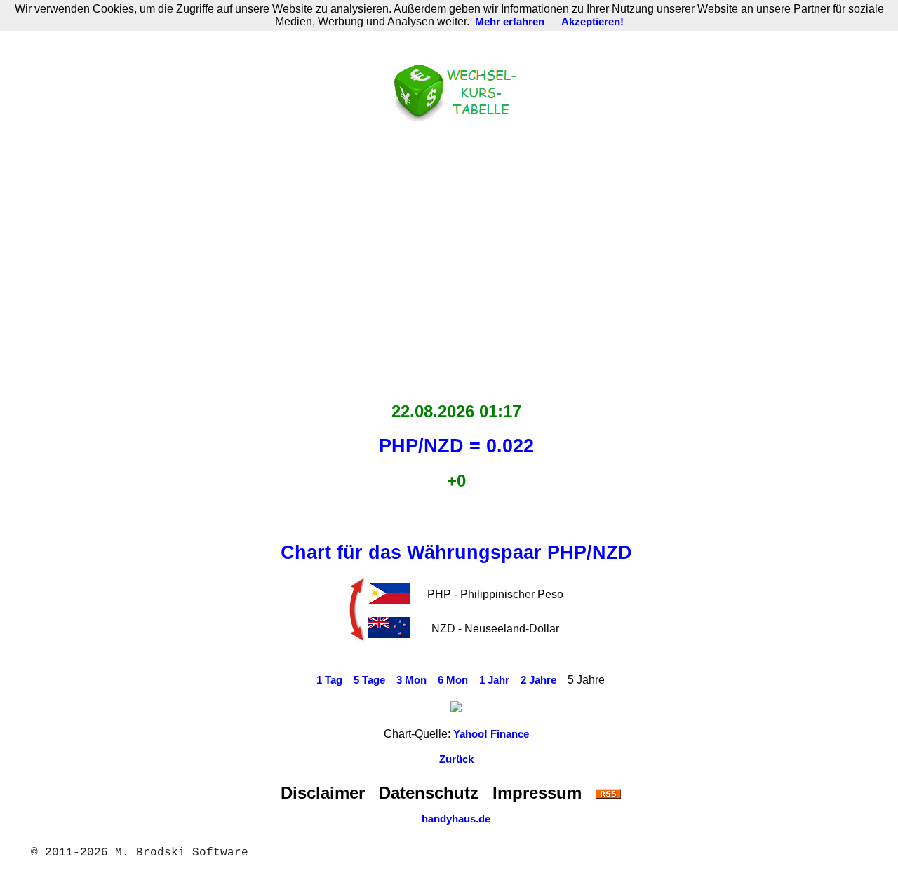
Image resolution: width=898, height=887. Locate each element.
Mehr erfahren (509, 21)
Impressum (537, 792)
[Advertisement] (456, 257)
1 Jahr (494, 680)
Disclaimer (323, 792)
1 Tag (329, 680)
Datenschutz (428, 792)
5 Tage (369, 680)
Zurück (456, 759)
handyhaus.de (456, 819)
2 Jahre (538, 680)
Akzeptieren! (592, 21)
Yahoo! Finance (491, 734)
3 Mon (411, 680)
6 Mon (453, 680)
